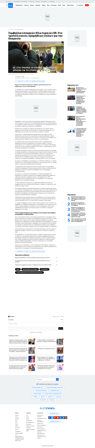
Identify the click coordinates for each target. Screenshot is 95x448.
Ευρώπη (26, 5)
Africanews (28, 427)
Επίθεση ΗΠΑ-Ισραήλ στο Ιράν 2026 (55, 387)
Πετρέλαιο (52, 399)
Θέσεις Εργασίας (41, 428)
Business (38, 5)
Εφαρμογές (28, 424)
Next (48, 5)
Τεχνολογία (58, 396)
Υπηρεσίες (28, 412)
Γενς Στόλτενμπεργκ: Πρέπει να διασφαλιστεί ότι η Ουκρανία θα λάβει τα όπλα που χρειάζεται (32, 261)
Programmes (18, 431)
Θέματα (17, 412)
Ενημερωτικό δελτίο (54, 421)
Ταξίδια (43, 5)
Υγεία (63, 5)
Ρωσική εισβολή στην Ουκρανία (30, 269)
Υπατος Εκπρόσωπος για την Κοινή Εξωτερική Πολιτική (29, 272)
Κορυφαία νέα (72, 85)
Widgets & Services (30, 425)
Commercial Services (41, 418)
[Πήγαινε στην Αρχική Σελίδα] (10, 5)
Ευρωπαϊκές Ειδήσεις (19, 29)
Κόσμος (32, 5)
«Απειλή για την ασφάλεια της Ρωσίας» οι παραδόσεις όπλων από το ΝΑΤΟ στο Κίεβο (33, 264)
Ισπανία (42, 396)
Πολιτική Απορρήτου (41, 425)
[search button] (49, 2)
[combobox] (55, 2)
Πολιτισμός (54, 5)
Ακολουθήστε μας (30, 422)
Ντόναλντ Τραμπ (37, 393)
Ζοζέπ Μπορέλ (44, 269)
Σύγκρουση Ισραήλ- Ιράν (37, 387)
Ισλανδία (50, 396)
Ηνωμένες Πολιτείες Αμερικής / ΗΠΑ (53, 393)
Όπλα (18, 269)
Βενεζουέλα (43, 399)
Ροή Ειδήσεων (19, 5)
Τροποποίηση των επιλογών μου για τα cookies (41, 436)
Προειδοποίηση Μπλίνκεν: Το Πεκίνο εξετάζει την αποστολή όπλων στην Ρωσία (32, 257)
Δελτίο (27, 417)
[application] (36, 57)
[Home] (8, 29)
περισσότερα (40, 412)
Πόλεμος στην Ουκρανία (41, 390)
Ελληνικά (9, 1)
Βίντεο (16, 429)
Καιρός (27, 418)
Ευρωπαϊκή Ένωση (55, 390)
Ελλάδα (35, 396)
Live (87, 5)
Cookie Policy (40, 423)
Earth (59, 5)
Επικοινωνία (40, 426)
